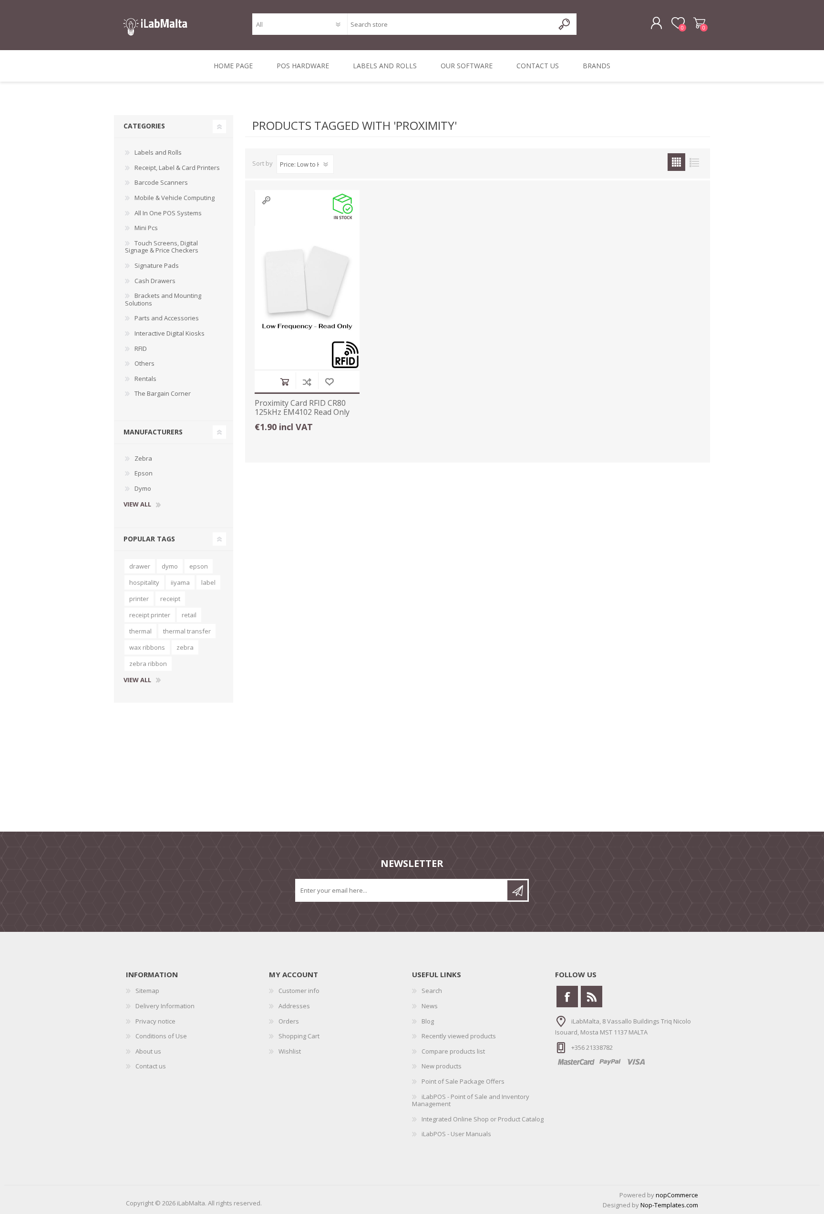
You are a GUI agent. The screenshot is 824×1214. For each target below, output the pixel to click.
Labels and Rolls (158, 152)
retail (189, 615)
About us (148, 1051)
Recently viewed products (459, 1036)
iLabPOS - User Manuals (456, 1134)
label (208, 582)
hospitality (144, 582)
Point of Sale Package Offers (463, 1081)
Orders (288, 1021)
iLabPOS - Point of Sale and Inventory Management (470, 1100)
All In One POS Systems (168, 213)
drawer (139, 566)
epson (198, 566)
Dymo (142, 488)
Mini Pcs (146, 227)
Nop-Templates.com (669, 1205)
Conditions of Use (161, 1036)
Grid (676, 162)
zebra (185, 647)
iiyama (180, 582)
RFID (140, 348)
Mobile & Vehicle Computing (174, 197)
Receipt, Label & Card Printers (177, 167)
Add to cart (284, 381)
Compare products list (453, 1051)
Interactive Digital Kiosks (169, 333)
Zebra (143, 458)
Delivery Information (165, 1006)
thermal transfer (187, 631)
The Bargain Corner (162, 393)
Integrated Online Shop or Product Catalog (483, 1119)
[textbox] (450, 24)
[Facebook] (567, 996)
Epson (143, 473)
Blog (428, 1021)
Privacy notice (155, 1021)
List (694, 162)
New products (442, 1066)
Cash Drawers (154, 280)
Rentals (145, 378)
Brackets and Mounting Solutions (163, 299)
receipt (170, 598)
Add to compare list (307, 381)
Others (144, 363)
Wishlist (289, 1051)
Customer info (298, 990)
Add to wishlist (329, 381)
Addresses (294, 1006)
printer (139, 598)
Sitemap (147, 990)
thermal (140, 631)
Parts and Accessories (166, 318)
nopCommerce (677, 1195)
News (430, 1006)
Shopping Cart (699, 23)
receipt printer (149, 615)
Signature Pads (156, 265)
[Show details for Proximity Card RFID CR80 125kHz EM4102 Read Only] (307, 290)
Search (432, 990)
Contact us (150, 1066)
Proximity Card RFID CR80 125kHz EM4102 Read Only (302, 408)
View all (137, 504)
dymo (170, 566)
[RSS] (591, 996)
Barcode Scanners (161, 182)
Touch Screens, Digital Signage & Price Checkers (161, 247)
